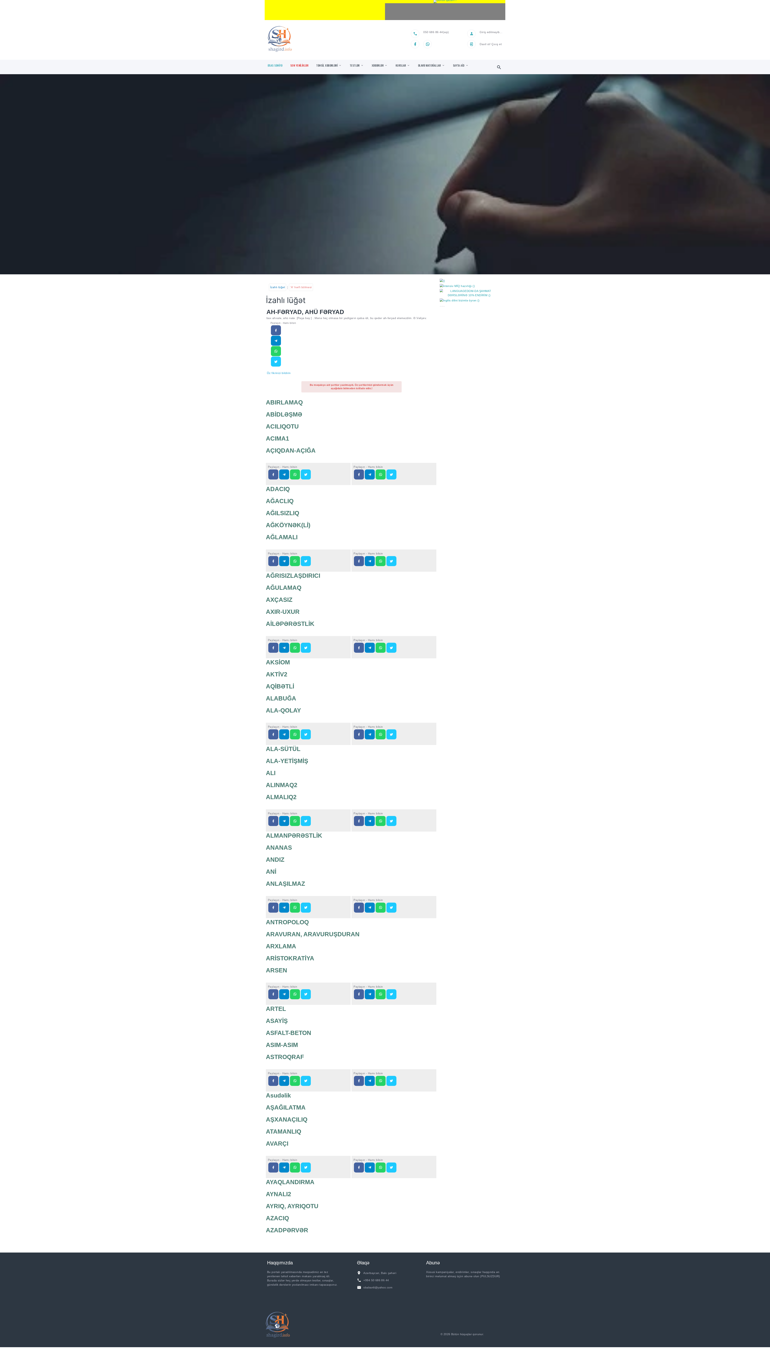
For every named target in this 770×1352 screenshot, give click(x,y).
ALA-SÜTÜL (283, 749)
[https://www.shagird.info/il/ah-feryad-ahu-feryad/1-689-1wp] (276, 351)
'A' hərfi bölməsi (301, 287)
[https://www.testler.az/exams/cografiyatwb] (391, 474)
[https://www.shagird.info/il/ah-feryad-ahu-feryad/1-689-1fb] (276, 330)
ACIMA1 (277, 438)
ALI (271, 773)
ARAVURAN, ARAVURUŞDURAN (313, 934)
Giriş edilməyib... (491, 32)
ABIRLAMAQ (284, 402)
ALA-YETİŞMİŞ (287, 761)
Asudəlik (278, 1095)
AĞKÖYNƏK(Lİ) (288, 525)
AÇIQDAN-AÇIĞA (291, 450)
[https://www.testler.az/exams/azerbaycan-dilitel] (284, 561)
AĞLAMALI (282, 537)
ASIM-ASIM (282, 1045)
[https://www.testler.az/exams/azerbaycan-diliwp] (295, 561)
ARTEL (276, 1008)
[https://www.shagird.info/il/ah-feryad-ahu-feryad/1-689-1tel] (276, 341)
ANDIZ (275, 859)
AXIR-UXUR (283, 611)
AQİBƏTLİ (280, 686)
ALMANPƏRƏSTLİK (294, 835)
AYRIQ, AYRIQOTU (292, 1206)
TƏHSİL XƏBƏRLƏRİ (327, 65)
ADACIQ (278, 489)
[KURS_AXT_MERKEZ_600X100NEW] (325, 10)
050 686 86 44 (433, 32)
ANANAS (279, 847)
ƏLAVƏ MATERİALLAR (429, 65)
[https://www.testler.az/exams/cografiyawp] (381, 474)
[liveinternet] (495, 1334)
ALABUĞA (281, 698)
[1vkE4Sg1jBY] (445, 1)
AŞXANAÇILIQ (286, 1119)
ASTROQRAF (285, 1057)
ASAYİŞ (277, 1021)
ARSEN (276, 970)
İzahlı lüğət (277, 287)
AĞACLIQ (280, 501)
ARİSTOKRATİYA (290, 958)
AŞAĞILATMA (286, 1107)
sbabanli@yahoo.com (377, 1287)
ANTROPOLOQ (287, 922)
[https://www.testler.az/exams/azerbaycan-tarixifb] (273, 474)
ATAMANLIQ (283, 1131)
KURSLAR (401, 65)
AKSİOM (278, 662)
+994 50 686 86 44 (376, 1280)
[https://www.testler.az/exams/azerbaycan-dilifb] (273, 561)
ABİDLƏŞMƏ (284, 414)
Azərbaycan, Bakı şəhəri (379, 1273)
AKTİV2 (276, 674)
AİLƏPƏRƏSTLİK (290, 623)
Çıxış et (496, 44)
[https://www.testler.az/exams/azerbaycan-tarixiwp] (295, 474)
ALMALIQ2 (281, 797)
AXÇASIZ (279, 599)
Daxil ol (484, 44)
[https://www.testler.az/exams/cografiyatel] (370, 474)
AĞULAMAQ (283, 587)
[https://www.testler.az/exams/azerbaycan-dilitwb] (306, 561)
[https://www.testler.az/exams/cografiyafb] (359, 474)
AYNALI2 (278, 1194)
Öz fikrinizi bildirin (279, 373)
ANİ (271, 871)
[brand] (278, 1325)
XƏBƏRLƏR (378, 65)
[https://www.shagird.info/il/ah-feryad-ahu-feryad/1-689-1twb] (276, 362)
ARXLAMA (281, 946)
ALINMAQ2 (281, 785)
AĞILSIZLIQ (282, 513)
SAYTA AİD (459, 65)
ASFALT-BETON (288, 1033)
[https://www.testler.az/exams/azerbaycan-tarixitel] (284, 474)
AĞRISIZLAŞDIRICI (293, 575)
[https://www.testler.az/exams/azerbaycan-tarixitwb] (306, 474)
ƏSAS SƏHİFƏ (275, 65)
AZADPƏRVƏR (287, 1230)
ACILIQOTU (282, 426)
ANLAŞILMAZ (285, 883)
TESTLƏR (355, 65)
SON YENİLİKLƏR (299, 65)
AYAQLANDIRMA (290, 1182)
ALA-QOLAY (283, 710)
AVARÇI (277, 1143)
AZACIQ (277, 1218)
